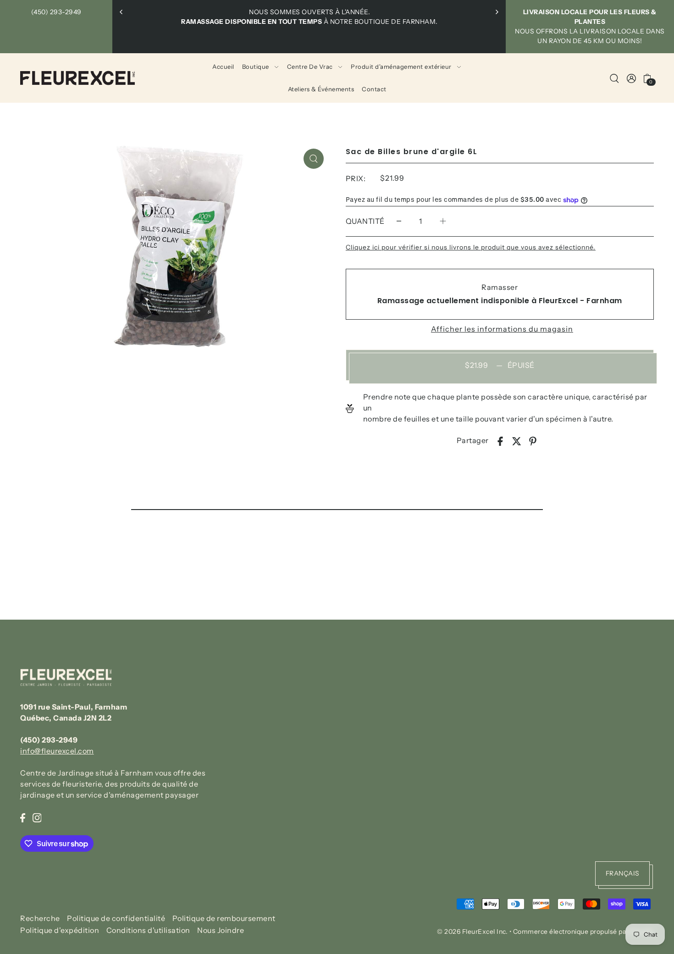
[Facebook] (22, 816)
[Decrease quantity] (399, 221)
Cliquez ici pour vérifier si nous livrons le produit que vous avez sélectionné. (471, 247)
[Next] (496, 12)
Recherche (40, 918)
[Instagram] (37, 816)
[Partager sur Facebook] (500, 440)
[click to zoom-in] (314, 159)
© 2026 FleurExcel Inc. (472, 931)
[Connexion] (614, 78)
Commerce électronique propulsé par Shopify (583, 931)
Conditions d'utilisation (148, 930)
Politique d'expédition (59, 930)
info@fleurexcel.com (57, 750)
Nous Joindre (220, 930)
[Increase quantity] (443, 221)
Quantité (365, 221)
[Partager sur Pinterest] (532, 440)
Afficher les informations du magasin (502, 329)
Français (623, 874)
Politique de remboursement (224, 918)
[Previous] (121, 12)
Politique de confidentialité (116, 918)
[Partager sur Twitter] (516, 440)
